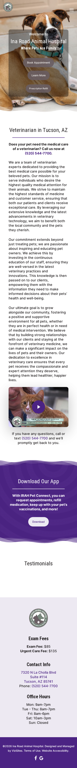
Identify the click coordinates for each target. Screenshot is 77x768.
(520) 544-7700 (38, 153)
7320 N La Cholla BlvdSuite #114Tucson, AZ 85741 (38, 676)
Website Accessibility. (55, 750)
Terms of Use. (32, 750)
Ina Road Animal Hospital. (28, 746)
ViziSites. (17, 750)
